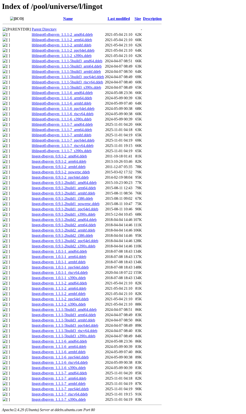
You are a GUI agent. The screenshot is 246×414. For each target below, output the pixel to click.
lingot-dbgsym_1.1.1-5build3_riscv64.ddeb (64, 331)
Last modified (119, 19)
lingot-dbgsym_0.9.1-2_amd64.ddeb (59, 156)
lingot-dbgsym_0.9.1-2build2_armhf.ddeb (63, 230)
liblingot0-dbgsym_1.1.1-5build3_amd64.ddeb (67, 61)
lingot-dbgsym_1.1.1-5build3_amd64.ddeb (64, 309)
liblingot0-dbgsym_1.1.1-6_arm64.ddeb (62, 98)
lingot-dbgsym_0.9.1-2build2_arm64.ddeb (64, 225)
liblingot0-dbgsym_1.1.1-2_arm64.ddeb (62, 40)
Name (68, 19)
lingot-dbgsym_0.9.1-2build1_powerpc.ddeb (65, 204)
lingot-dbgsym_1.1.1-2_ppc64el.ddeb (60, 299)
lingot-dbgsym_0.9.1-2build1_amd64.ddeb (64, 183)
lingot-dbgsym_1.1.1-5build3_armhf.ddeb (63, 320)
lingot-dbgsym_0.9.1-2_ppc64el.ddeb (60, 177)
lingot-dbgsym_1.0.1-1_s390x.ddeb (59, 278)
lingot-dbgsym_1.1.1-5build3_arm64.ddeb (64, 315)
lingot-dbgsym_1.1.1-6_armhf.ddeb (59, 352)
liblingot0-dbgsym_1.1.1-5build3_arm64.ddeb (67, 66)
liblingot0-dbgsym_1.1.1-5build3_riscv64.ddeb (67, 82)
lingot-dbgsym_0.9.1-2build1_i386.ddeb (62, 198)
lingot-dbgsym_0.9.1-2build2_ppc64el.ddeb (65, 241)
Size (138, 19)
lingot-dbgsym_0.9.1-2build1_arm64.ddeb (64, 188)
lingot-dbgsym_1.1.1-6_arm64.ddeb (59, 347)
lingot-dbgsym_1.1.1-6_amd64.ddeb (59, 341)
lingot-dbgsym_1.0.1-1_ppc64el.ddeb (60, 267)
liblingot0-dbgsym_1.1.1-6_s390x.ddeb (62, 119)
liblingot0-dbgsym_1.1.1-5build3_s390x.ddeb (66, 87)
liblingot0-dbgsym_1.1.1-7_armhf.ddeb (61, 135)
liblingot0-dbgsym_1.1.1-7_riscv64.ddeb (62, 146)
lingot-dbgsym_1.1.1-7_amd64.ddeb (59, 373)
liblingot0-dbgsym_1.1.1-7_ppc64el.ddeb (63, 140)
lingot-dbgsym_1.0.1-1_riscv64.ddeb (60, 272)
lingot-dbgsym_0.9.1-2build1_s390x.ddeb (63, 214)
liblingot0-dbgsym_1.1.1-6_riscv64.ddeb (62, 114)
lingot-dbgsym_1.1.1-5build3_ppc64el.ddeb (65, 325)
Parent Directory (44, 29)
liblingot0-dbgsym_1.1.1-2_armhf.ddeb (61, 45)
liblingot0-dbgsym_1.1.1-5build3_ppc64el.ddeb (68, 77)
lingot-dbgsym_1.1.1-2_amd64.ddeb (59, 283)
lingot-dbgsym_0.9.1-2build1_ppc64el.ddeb (65, 209)
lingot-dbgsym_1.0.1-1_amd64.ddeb (59, 251)
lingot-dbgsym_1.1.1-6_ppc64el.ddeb (60, 357)
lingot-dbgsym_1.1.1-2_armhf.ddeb (59, 294)
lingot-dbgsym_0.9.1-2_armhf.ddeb (59, 167)
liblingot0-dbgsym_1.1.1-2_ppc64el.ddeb (63, 50)
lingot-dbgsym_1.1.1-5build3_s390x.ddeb (63, 336)
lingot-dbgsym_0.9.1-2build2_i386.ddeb (62, 235)
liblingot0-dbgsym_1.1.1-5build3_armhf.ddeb (66, 71)
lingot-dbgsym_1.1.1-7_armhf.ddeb (59, 384)
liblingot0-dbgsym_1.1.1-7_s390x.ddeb (62, 151)
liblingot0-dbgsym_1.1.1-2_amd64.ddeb (62, 34)
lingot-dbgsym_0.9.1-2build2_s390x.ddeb (63, 246)
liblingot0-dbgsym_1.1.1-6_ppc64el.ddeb (63, 109)
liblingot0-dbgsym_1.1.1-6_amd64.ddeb (62, 93)
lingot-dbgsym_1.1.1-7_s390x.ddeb (59, 399)
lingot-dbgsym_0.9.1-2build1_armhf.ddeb (63, 193)
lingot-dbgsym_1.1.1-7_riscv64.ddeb (60, 394)
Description (152, 19)
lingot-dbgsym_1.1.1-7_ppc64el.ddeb (60, 389)
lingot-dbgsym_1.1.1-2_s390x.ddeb (59, 304)
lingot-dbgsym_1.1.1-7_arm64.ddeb (59, 378)
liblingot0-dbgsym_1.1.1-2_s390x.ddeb (62, 56)
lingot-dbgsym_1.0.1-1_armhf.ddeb (59, 262)
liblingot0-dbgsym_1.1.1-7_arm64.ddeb (62, 130)
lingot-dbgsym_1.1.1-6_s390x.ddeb (59, 368)
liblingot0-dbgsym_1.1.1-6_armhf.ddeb (61, 103)
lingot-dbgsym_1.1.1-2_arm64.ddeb (59, 288)
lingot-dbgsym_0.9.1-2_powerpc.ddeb (61, 172)
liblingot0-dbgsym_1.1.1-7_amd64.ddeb (62, 124)
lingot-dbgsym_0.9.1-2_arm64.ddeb (59, 161)
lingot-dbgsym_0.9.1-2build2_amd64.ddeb (64, 220)
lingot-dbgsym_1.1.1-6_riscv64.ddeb (60, 362)
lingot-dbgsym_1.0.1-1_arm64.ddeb (59, 257)
